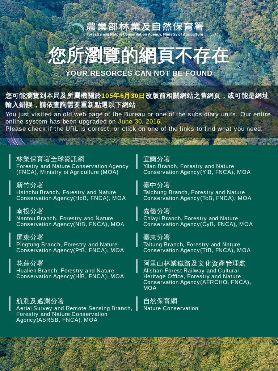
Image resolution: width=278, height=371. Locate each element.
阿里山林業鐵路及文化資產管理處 (197, 275)
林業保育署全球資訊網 (72, 165)
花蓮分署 (70, 269)
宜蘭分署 (197, 165)
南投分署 (70, 217)
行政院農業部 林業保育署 (137, 29)
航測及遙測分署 (74, 310)
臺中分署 (197, 191)
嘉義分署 (198, 217)
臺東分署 (197, 243)
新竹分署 (71, 191)
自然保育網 (170, 304)
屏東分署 (70, 243)
